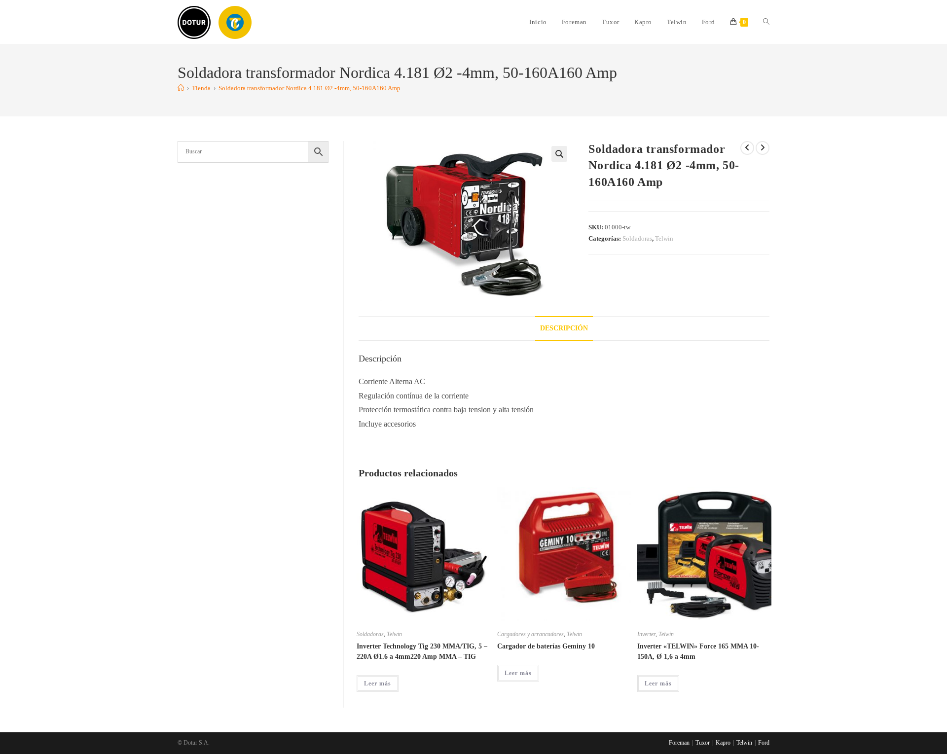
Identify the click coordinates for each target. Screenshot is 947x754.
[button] (559, 154)
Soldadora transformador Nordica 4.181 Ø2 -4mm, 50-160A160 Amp (310, 88)
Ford (763, 742)
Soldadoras (637, 238)
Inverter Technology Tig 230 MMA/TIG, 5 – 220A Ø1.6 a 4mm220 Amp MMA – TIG (422, 651)
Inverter (646, 634)
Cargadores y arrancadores (530, 634)
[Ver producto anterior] (747, 148)
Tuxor (702, 742)
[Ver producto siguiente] (762, 148)
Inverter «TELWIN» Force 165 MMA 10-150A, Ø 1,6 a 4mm (698, 651)
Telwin (664, 238)
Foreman (679, 742)
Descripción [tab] (564, 328)
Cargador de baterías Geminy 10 (546, 646)
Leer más (377, 683)
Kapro (723, 742)
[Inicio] (181, 88)
